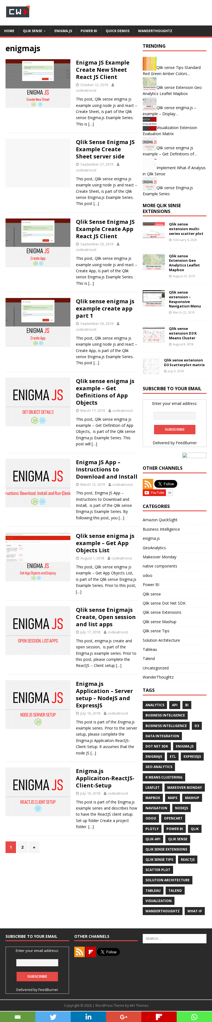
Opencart (173, 818)
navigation (156, 808)
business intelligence (166, 725)
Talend (149, 658)
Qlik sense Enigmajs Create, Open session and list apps (106, 617)
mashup (192, 797)
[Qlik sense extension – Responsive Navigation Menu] (154, 303)
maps (172, 797)
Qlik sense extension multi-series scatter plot (186, 229)
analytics (154, 705)
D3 (197, 725)
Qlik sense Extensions (162, 612)
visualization (158, 900)
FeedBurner (186, 442)
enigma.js (63, 31)
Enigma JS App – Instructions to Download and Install (106, 469)
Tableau (150, 649)
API (174, 705)
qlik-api (152, 839)
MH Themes (139, 1005)
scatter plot (157, 869)
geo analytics (158, 766)
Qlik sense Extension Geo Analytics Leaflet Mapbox (184, 263)
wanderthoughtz (162, 911)
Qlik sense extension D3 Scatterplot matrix (184, 362)
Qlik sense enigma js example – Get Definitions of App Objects (105, 391)
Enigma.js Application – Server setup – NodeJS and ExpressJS (104, 694)
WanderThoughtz (155, 31)
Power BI (89, 31)
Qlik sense (32, 31)
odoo (147, 575)
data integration (162, 736)
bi (187, 705)
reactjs (188, 859)
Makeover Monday (159, 556)
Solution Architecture (161, 640)
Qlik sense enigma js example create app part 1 (105, 308)
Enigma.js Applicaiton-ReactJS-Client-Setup (105, 778)
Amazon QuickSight (160, 519)
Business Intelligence (161, 529)
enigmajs (153, 756)
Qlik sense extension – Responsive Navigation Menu (185, 299)
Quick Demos (117, 31)
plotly (152, 828)
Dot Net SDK (156, 746)
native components (160, 566)
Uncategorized (156, 668)
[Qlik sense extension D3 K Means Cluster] (154, 339)
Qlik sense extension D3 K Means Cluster (183, 333)
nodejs (181, 808)
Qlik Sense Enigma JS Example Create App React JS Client (105, 229)
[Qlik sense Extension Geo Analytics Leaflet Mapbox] (154, 266)
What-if (194, 911)
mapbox (152, 797)
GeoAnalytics (154, 547)
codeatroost (86, 90)
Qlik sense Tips (156, 630)
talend (175, 890)
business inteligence (165, 715)
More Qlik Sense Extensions (162, 208)
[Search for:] (174, 938)
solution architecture (167, 880)
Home (9, 31)
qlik (195, 828)
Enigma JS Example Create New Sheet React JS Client (102, 70)
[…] (91, 124)
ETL (173, 756)
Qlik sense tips (159, 859)
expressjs (192, 756)
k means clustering (163, 777)
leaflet (152, 787)
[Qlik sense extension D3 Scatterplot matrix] (151, 371)
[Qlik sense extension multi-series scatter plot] (154, 235)
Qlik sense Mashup (159, 621)
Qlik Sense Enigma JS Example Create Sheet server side (105, 149)
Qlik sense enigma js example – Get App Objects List (105, 543)
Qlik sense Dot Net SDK (164, 603)
